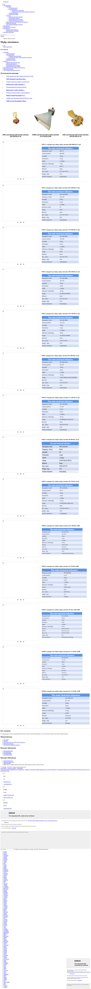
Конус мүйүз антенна (14, 18)
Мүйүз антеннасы (7, 46)
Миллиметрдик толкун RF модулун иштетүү (17, 22)
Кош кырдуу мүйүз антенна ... (15, 90)
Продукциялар (7, 5)
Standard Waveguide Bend (18, 10)
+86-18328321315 (7, 784)
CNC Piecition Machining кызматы (14, 24)
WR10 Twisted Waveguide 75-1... (16, 95)
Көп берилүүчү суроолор (9, 27)
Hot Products (3, 768)
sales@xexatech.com (8, 797)
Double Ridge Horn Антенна (16, 19)
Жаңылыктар (6, 25)
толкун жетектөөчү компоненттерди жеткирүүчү (12, 769)
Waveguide (8, 6)
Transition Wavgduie (13, 14)
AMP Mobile (20, 768)
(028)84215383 (6, 781)
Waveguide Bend (13, 9)
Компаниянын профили (12, 29)
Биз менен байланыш (8, 32)
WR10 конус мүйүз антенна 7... (15, 84)
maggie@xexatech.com (8, 795)
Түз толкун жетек (13, 8)
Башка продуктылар (11, 23)
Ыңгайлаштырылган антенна (16, 20)
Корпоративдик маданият (12, 31)
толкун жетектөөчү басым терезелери (77, 769)
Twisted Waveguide (13, 13)
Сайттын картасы (11, 768)
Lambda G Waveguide (30, 769)
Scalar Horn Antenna (62, 769)
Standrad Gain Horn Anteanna (16, 17)
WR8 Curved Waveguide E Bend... (16, 101)
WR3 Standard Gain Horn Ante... (16, 79)
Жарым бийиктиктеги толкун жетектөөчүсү (46, 769)
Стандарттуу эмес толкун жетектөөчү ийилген (23, 11)
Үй (4, 4)
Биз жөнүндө (6, 28)
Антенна (8, 15)
